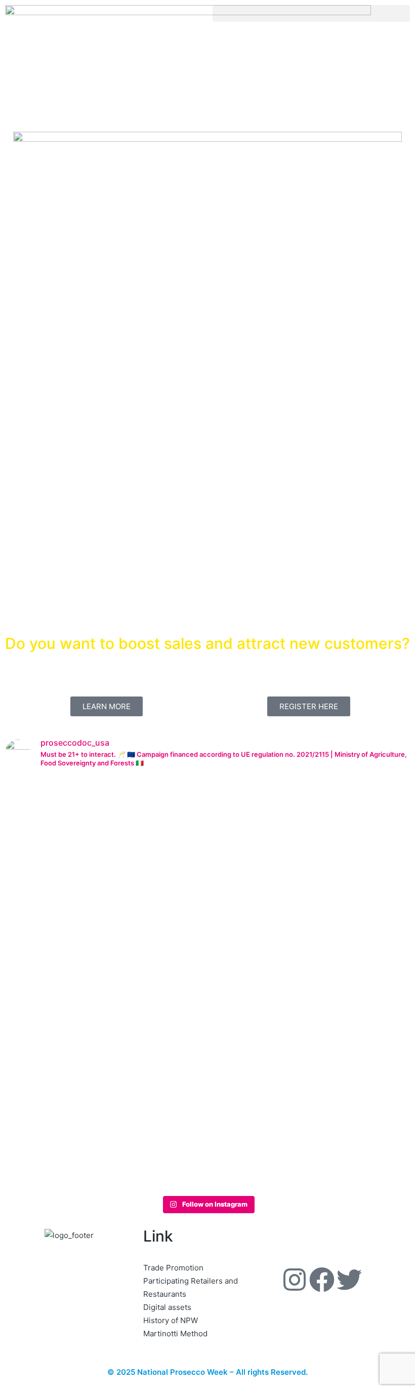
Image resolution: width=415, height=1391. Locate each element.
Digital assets (167, 1307)
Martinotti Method (175, 1333)
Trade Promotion (173, 1267)
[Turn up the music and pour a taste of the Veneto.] (371, 951)
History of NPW (170, 1320)
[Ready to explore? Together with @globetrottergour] (125, 984)
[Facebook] (322, 1279)
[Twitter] (349, 1279)
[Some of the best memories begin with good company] (43, 918)
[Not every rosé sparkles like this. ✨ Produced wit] (289, 944)
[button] (311, 13)
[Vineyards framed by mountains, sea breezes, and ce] (207, 964)
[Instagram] (294, 1279)
